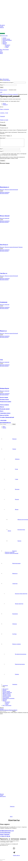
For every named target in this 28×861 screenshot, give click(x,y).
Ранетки (19, 540)
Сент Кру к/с (3, 273)
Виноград (6, 94)
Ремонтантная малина (20, 664)
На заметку (2, 25)
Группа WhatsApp (5, 832)
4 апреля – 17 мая (4, 112)
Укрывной (2, 116)
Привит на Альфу (4, 119)
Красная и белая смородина (21, 593)
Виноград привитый (13, 94)
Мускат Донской (4, 215)
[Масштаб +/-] (0, 859)
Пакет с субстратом (4, 109)
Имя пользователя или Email (6, 82)
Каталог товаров (4, 397)
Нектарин (17, 489)
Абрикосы (17, 459)
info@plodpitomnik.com (5, 422)
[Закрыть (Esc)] (4, 859)
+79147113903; (3, 420)
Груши (16, 469)
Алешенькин (3, 302)
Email (1, 151)
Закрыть (2, 708)
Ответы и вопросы (4, 404)
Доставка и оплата (4, 399)
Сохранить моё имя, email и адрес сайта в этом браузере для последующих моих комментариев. (13, 154)
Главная (2, 94)
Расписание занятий (4, 408)
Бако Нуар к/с (4, 244)
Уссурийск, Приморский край (7, 417)
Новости (2, 27)
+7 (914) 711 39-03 (5, 836)
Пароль (2, 84)
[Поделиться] (3, 859)
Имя (1, 148)
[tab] (15, 103)
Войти (2, 87)
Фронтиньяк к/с (4, 187)
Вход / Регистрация (7, 705)
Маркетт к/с (3, 331)
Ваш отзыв (3, 138)
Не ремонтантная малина (20, 654)
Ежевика (17, 674)
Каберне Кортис (4, 388)
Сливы (16, 479)
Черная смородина (19, 603)
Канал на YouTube (4, 415)
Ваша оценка (3, 135)
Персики (17, 499)
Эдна (1, 359)
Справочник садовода (5, 413)
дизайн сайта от (16, 855)
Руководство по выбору (5, 401)
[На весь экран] (1, 859)
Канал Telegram (4, 834)
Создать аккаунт (6, 80)
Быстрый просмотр (4, 193)
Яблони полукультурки (23, 519)
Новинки (20, 247)
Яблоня (16, 509)
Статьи (1, 26)
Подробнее (2, 33)
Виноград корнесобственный (11, 189)
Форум (1, 411)
